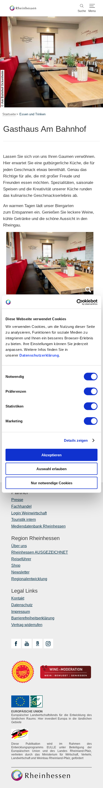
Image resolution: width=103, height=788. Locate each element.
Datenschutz (22, 605)
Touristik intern (23, 520)
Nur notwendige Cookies (51, 483)
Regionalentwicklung (29, 579)
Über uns (19, 546)
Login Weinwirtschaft (29, 513)
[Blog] (37, 643)
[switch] (90, 391)
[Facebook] (16, 643)
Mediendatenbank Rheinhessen (38, 526)
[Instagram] (48, 643)
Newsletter (20, 572)
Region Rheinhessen (35, 538)
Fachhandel (21, 506)
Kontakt (17, 598)
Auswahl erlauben (51, 469)
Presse (17, 500)
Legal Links (24, 591)
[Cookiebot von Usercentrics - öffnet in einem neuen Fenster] (76, 302)
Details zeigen (76, 440)
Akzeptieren (51, 455)
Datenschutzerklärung (39, 355)
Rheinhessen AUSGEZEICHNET (39, 552)
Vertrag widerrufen (26, 625)
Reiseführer (21, 559)
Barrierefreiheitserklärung (32, 618)
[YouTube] (27, 643)
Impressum (20, 612)
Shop (15, 565)
